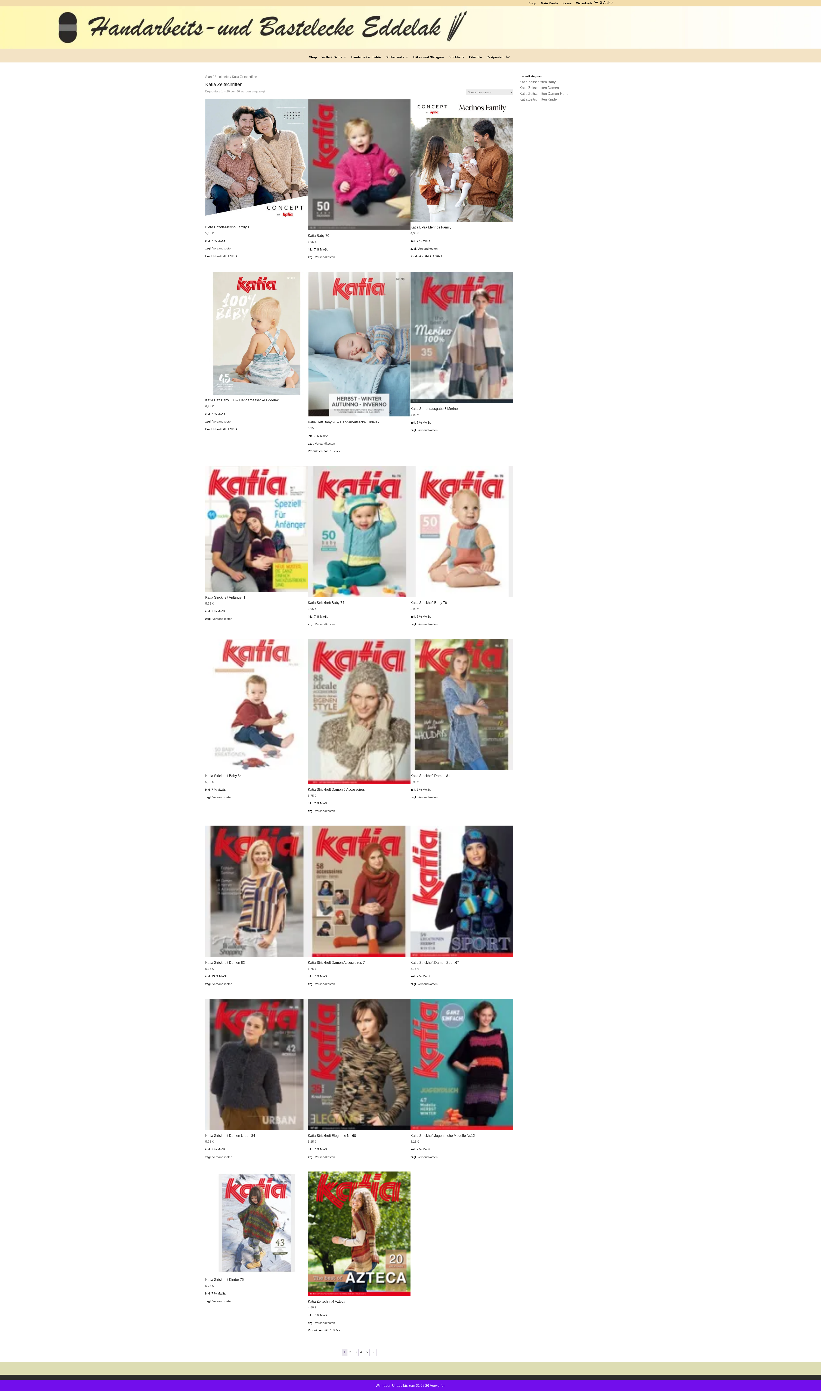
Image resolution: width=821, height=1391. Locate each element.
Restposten (495, 57)
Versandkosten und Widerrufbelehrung (436, 1382)
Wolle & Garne (332, 57)
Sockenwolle (395, 57)
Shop (313, 57)
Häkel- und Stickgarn (428, 57)
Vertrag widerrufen (503, 1382)
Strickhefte (456, 57)
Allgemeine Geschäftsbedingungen (331, 1382)
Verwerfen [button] (437, 1385)
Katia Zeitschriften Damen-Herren (545, 93)
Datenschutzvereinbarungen (382, 1382)
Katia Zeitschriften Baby (538, 82)
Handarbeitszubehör (366, 57)
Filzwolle (475, 57)
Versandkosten (222, 248)
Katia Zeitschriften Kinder (539, 99)
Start (208, 77)
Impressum (477, 1382)
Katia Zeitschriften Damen (539, 88)
